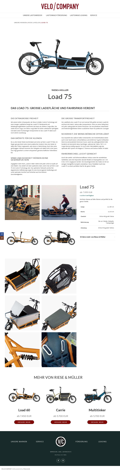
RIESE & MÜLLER (34, 22)
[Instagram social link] (63, 461)
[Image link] (24, 394)
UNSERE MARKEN (20, 22)
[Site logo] (60, 6)
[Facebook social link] (58, 461)
